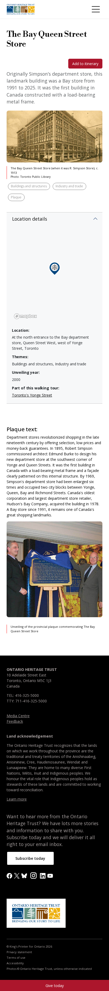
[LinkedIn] (43, 875)
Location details (29, 219)
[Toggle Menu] (95, 9)
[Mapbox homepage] (25, 316)
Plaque (16, 197)
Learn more (17, 799)
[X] (17, 875)
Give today (55, 985)
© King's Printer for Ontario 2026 (29, 946)
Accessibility (15, 963)
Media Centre (18, 715)
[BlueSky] (24, 875)
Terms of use (16, 958)
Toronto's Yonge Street (32, 395)
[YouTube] (50, 875)
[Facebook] (9, 875)
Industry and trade (69, 186)
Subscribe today (30, 858)
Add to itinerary (85, 63)
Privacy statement (19, 952)
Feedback (15, 721)
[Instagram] (33, 875)
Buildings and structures (29, 186)
